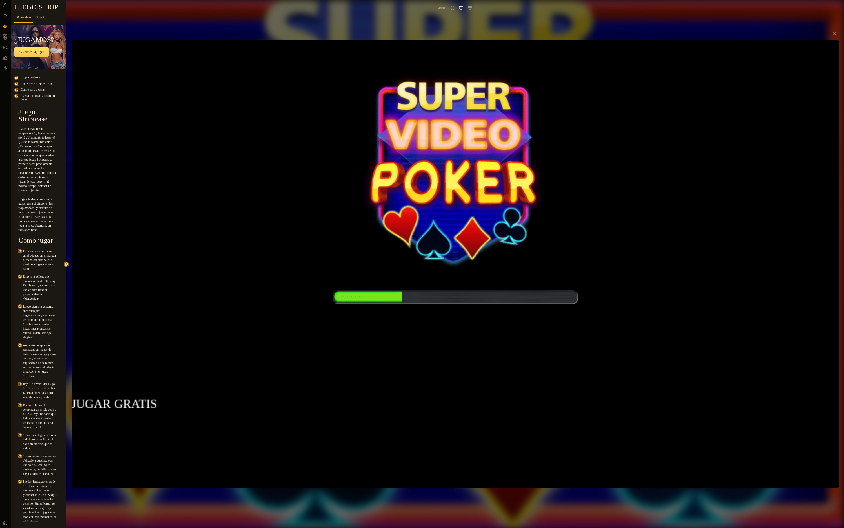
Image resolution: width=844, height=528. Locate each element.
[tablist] (37, 17)
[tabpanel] (38, 274)
